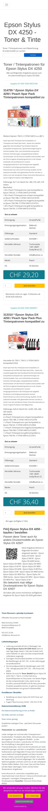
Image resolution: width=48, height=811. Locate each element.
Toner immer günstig (10, 719)
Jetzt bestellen (29, 285)
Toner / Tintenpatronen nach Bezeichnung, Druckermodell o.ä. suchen (21, 49)
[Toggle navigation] (6, 5)
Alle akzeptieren (15, 796)
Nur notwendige (33, 796)
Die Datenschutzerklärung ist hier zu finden (18, 710)
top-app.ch (30, 806)
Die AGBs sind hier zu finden (13, 715)
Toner (37, 742)
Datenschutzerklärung (24, 801)
